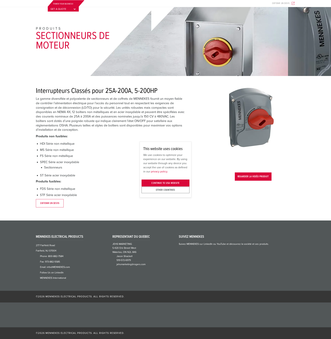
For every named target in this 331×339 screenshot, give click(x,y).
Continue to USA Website (165, 183)
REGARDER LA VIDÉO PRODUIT (253, 176)
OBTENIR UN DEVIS (49, 203)
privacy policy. (159, 171)
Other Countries (165, 189)
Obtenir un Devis (281, 3)
